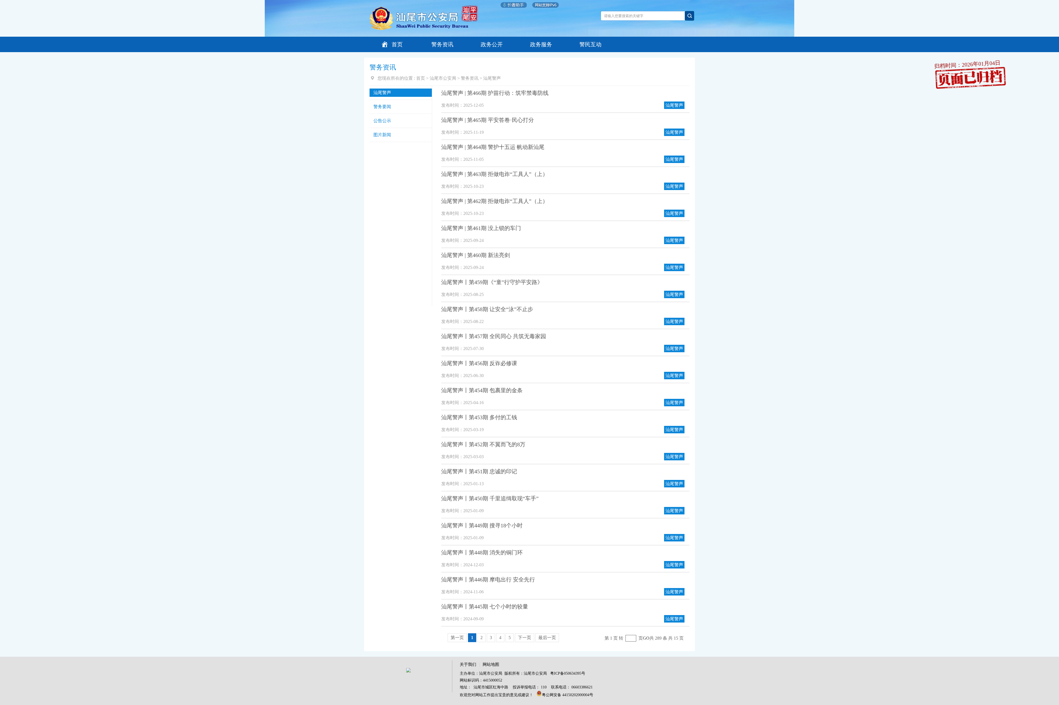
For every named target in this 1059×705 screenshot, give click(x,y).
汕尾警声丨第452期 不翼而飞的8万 (483, 444)
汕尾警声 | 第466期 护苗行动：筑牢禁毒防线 (495, 93)
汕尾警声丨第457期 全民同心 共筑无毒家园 (493, 336)
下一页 (524, 637)
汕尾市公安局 (443, 78)
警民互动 (590, 44)
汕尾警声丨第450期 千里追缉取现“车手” (490, 498)
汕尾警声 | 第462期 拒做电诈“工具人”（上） (494, 201)
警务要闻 (382, 106)
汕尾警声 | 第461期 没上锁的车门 (481, 228)
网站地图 (491, 664)
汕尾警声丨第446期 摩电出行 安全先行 (488, 579)
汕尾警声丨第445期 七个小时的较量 (484, 606)
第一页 (457, 637)
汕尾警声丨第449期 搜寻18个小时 (482, 525)
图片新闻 (382, 134)
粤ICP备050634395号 (567, 673)
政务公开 (492, 44)
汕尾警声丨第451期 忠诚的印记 (479, 471)
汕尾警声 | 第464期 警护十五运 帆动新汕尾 (492, 147)
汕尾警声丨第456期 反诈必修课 (479, 363)
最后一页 (547, 637)
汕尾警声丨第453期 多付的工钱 (479, 417)
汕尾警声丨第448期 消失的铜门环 (482, 552)
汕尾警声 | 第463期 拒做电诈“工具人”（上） (494, 174)
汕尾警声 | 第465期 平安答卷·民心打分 (487, 120)
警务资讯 (442, 44)
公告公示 (382, 120)
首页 (397, 44)
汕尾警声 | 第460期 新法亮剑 (475, 255)
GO (646, 638)
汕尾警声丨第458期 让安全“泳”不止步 (487, 309)
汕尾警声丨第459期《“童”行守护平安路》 (492, 282)
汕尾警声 (492, 78)
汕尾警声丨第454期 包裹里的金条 (482, 390)
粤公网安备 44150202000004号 (567, 695)
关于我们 (468, 664)
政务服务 (541, 44)
